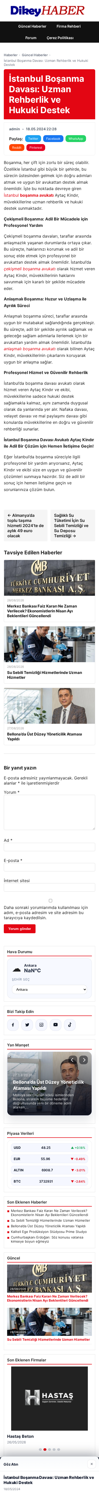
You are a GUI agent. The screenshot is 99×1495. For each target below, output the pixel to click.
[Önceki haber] (73, 1060)
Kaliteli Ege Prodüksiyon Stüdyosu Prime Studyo (49, 1232)
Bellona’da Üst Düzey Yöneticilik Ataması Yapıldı (48, 1226)
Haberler (11, 55)
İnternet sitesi (17, 880)
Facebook (53, 139)
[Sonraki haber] (83, 1060)
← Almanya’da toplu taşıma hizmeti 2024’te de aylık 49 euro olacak (25, 525)
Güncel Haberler (32, 26)
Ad (8, 840)
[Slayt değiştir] (40, 1449)
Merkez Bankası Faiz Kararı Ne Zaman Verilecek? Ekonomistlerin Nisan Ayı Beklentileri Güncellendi (49, 1213)
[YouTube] (55, 1025)
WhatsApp (76, 139)
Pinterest (35, 147)
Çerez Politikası (60, 38)
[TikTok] (70, 1025)
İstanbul (29, 195)
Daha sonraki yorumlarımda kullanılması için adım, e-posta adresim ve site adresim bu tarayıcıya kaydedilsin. (46, 912)
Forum (31, 38)
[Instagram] (41, 1025)
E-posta (13, 860)
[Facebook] (13, 1025)
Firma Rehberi (69, 26)
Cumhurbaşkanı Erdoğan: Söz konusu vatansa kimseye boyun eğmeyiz (47, 1239)
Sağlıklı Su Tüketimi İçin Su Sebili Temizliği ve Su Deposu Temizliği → (71, 525)
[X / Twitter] (27, 1025)
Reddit (16, 147)
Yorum (12, 792)
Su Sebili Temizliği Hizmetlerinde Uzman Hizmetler (50, 1220)
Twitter (33, 139)
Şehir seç (21, 979)
